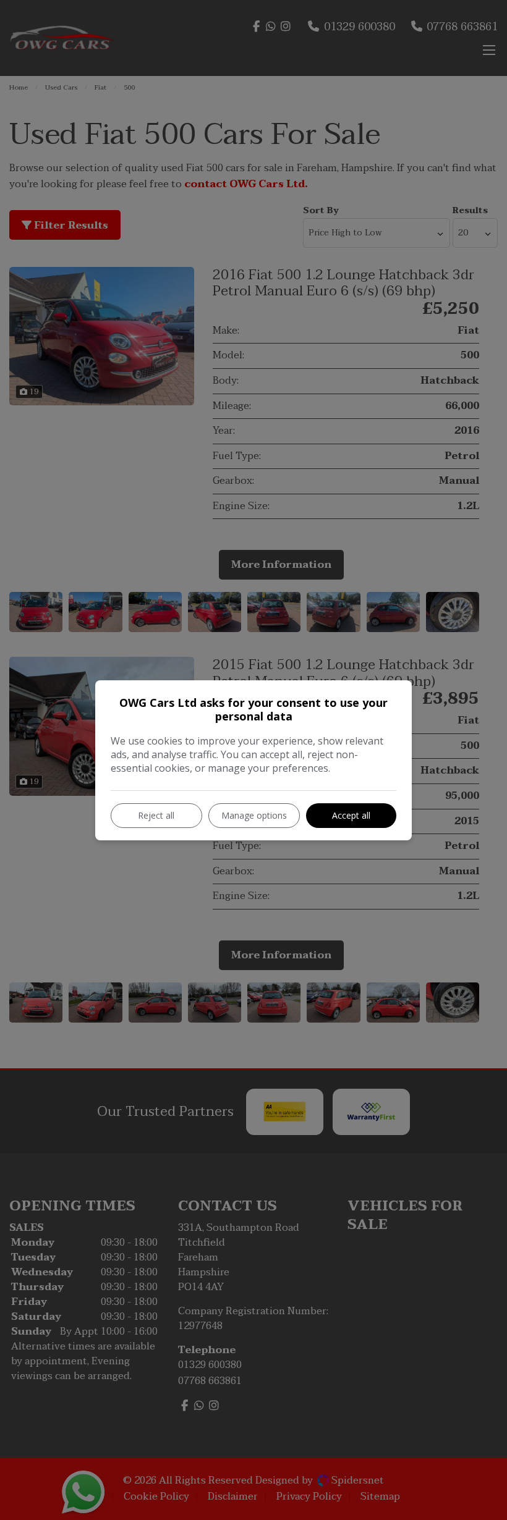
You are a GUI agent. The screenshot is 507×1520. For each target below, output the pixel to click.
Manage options (254, 815)
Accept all (351, 815)
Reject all (156, 815)
